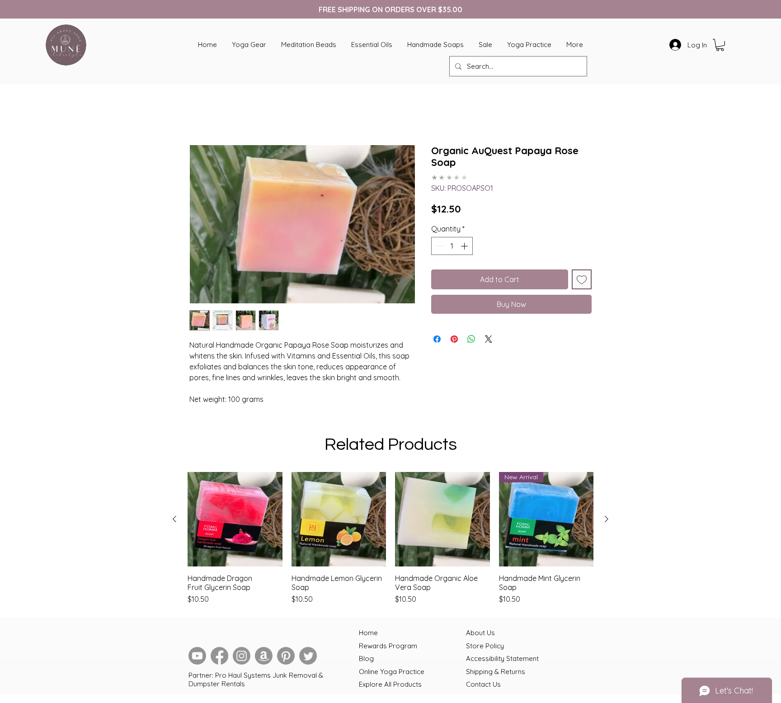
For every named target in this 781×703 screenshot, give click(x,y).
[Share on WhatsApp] (471, 334)
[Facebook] (219, 657)
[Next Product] (606, 520)
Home (199, 113)
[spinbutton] (452, 241)
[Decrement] (439, 241)
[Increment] (465, 241)
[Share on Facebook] (437, 334)
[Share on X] (488, 334)
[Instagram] (241, 657)
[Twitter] (308, 657)
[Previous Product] (174, 520)
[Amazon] (264, 657)
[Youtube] (197, 657)
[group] (390, 540)
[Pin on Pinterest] (454, 334)
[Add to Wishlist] (582, 274)
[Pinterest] (286, 657)
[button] (720, 45)
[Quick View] (235, 521)
